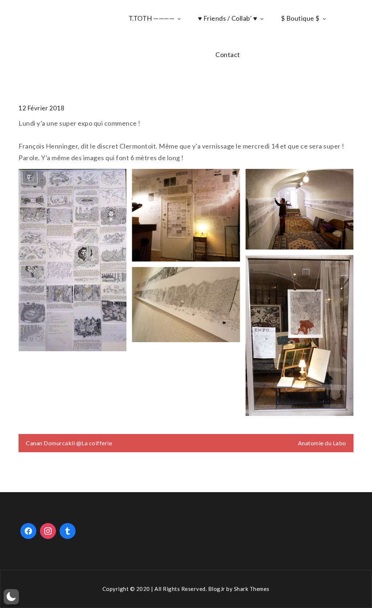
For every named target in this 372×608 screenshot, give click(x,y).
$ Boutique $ (300, 18)
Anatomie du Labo (322, 442)
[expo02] (186, 304)
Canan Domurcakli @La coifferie (69, 442)
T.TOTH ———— (152, 18)
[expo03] (299, 209)
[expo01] (299, 335)
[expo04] (186, 215)
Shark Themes (252, 588)
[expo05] (72, 260)
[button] (11, 596)
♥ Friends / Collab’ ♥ (228, 18)
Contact (227, 54)
